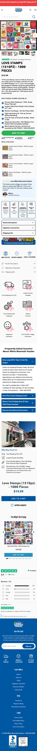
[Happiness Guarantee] (32, 53)
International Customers (18, 707)
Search (18, 674)
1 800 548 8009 (30, 733)
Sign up (28, 646)
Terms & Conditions (18, 727)
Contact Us (18, 700)
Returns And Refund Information (15, 410)
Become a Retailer (18, 687)
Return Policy (18, 724)
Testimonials (18, 690)
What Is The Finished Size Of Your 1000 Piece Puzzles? (15, 402)
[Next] (35, 35)
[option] (18, 35)
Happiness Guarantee (18, 683)
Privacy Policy (18, 717)
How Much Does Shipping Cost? (14, 396)
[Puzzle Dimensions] (15, 53)
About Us (18, 677)
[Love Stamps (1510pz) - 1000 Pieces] (4, 53)
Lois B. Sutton (19, 84)
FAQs (18, 680)
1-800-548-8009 (29, 128)
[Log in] (30, 10)
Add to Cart (18, 133)
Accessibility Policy (18, 720)
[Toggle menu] (2, 10)
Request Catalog (18, 704)
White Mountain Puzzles (15, 733)
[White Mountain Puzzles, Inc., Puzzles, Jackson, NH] (13, 742)
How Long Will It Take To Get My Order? (15, 361)
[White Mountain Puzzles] (18, 9)
